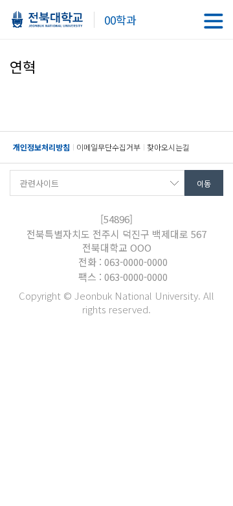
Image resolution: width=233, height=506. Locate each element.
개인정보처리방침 (41, 146)
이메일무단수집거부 (108, 146)
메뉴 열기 (213, 21)
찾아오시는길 (168, 146)
